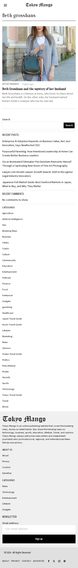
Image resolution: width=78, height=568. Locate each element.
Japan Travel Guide (12, 318)
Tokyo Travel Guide (12, 395)
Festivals (6, 277)
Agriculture (7, 213)
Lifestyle (6, 330)
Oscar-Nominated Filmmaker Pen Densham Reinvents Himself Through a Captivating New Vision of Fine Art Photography (36, 164)
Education (7, 266)
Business (6, 236)
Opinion (6, 348)
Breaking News (9, 231)
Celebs (5, 242)
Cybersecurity (9, 260)
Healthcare (7, 313)
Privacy (5, 461)
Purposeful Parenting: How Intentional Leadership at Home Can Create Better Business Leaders (37, 153)
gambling (7, 307)
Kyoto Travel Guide (12, 324)
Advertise (6, 473)
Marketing (7, 336)
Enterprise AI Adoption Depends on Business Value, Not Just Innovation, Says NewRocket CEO (36, 143)
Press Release (8, 365)
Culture (5, 254)
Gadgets (6, 301)
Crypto (5, 248)
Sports (5, 383)
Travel (5, 401)
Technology (8, 389)
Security (6, 377)
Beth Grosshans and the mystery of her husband (34, 89)
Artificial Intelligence (12, 219)
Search (6, 119)
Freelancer (7, 295)
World (5, 406)
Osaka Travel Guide (12, 354)
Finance (6, 283)
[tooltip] (48, 561)
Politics (5, 360)
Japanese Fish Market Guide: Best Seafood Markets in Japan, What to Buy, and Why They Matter (37, 184)
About (5, 455)
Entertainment (10, 84)
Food (5, 289)
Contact (6, 467)
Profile (5, 371)
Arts (4, 225)
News (5, 342)
